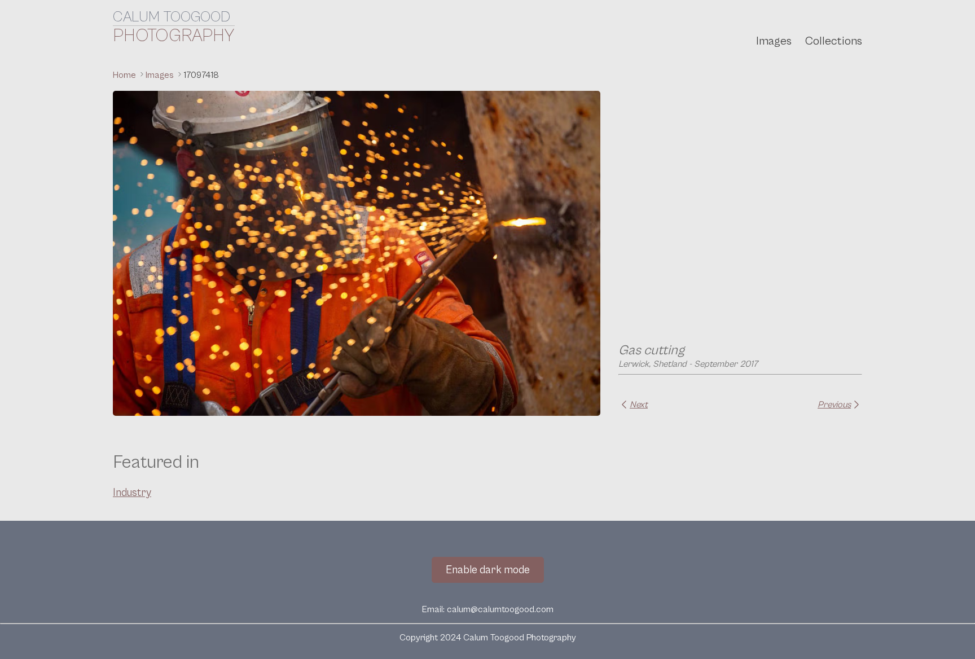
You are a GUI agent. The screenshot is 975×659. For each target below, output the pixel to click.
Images (774, 41)
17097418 (201, 75)
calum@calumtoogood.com (500, 609)
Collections (833, 41)
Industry (132, 492)
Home (125, 75)
